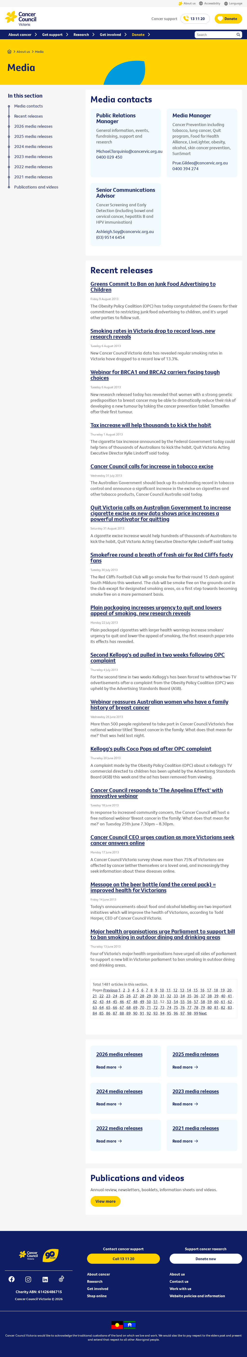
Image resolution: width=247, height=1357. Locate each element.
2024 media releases (119, 1091)
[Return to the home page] (20, 24)
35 (189, 995)
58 (203, 1001)
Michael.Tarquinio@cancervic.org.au (129, 151)
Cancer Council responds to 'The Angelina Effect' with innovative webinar (156, 792)
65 (108, 1007)
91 (142, 1013)
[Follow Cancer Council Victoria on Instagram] (30, 1280)
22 (101, 995)
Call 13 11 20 (123, 1258)
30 (155, 995)
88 (122, 1013)
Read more (106, 1067)
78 (196, 1007)
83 (230, 1007)
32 (169, 995)
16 (202, 990)
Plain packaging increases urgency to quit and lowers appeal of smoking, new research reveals (155, 610)
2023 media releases (195, 1091)
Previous (110, 990)
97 (182, 1013)
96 (176, 1013)
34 (182, 995)
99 (196, 1013)
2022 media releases (119, 1128)
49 (142, 1001)
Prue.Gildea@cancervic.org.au (200, 163)
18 (216, 990)
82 (223, 1007)
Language (235, 3)
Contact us (179, 1281)
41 (230, 995)
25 (122, 995)
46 (122, 1001)
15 (195, 990)
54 (176, 1001)
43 (101, 1001)
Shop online (97, 1295)
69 (135, 1007)
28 (142, 995)
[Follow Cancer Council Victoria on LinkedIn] (47, 1280)
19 (222, 990)
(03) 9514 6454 (110, 237)
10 (162, 990)
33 (176, 995)
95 (169, 1013)
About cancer (98, 1274)
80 (209, 1007)
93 (155, 1013)
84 (95, 1013)
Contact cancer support (123, 1248)
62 (230, 1001)
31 (162, 995)
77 (189, 1007)
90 (135, 1013)
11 (168, 990)
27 (135, 995)
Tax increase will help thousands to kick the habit (150, 424)
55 (182, 1001)
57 (196, 1001)
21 (95, 995)
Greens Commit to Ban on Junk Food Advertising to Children (153, 286)
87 (115, 1013)
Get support (52, 34)
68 (128, 1007)
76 (182, 1007)
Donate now (206, 1258)
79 (203, 1007)
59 (209, 1001)
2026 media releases (119, 1054)
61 (223, 1001)
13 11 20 (197, 18)
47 (128, 1001)
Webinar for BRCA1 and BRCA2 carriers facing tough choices (155, 374)
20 (229, 990)
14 (189, 990)
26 (128, 995)
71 (149, 1007)
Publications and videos (36, 187)
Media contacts (28, 106)
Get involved (97, 1288)
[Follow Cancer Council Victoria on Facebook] (14, 1280)
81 (216, 1007)
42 (95, 1001)
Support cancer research (205, 1248)
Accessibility (212, 3)
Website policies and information (197, 1295)
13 (182, 990)
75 (176, 1007)
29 (149, 995)
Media (39, 51)
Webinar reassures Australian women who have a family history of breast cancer (159, 704)
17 (209, 990)
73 (162, 1007)
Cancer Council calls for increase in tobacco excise (151, 466)
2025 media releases (195, 1054)
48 (135, 1001)
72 (155, 1007)
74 (169, 1007)
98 (189, 1013)
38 (209, 995)
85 (101, 1013)
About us (189, 3)
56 (189, 1001)
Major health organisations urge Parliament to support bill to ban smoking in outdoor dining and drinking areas (162, 934)
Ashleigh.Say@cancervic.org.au (125, 231)
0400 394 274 (185, 168)
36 (196, 995)
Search (238, 35)
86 (108, 1013)
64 (101, 1007)
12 (175, 990)
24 (115, 995)
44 (108, 1001)
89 (128, 1013)
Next (203, 1013)
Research (95, 1281)
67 (122, 1007)
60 (216, 1001)
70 (142, 1007)
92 (149, 1013)
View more (106, 1201)
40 (223, 995)
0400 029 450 (109, 157)
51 (155, 1001)
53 (169, 1001)
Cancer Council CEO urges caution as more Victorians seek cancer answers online (162, 839)
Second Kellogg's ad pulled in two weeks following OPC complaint (157, 657)
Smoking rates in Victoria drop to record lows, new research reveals (152, 333)
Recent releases (28, 116)
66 (115, 1007)
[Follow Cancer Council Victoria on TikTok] (63, 1280)
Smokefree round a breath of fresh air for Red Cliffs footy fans (161, 557)
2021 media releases (195, 1128)
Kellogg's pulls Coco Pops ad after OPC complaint (151, 748)
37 (203, 995)
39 (216, 995)
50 (149, 1001)
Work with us (180, 1288)
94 (162, 1013)
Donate (231, 18)
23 (108, 995)
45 (115, 1001)
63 (95, 1007)
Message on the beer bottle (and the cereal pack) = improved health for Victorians (153, 887)
